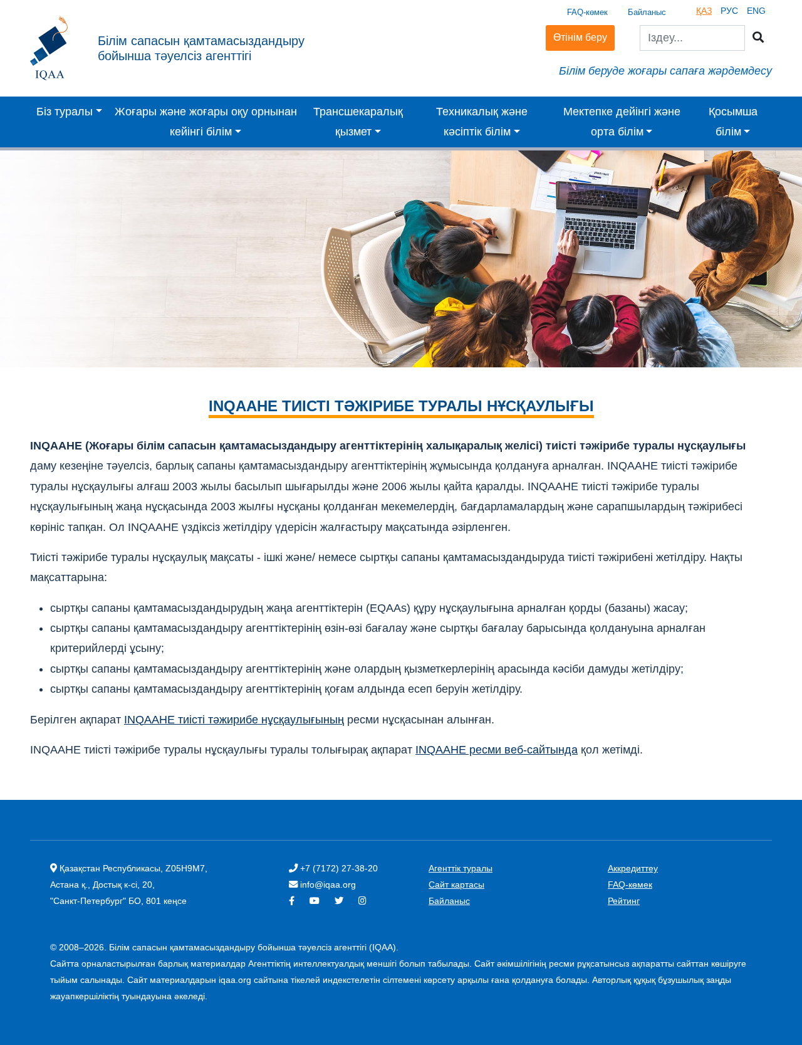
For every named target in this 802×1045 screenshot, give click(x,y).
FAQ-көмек (587, 12)
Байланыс (647, 12)
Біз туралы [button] (64, 111)
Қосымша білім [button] (733, 121)
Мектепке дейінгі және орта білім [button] (621, 121)
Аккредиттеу (633, 868)
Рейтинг (624, 901)
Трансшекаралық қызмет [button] (358, 121)
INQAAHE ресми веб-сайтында (496, 749)
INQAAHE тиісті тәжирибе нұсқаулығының (234, 719)
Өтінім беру (580, 37)
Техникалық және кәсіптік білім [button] (482, 121)
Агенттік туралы (460, 868)
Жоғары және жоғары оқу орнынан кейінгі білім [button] (206, 121)
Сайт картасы (456, 885)
